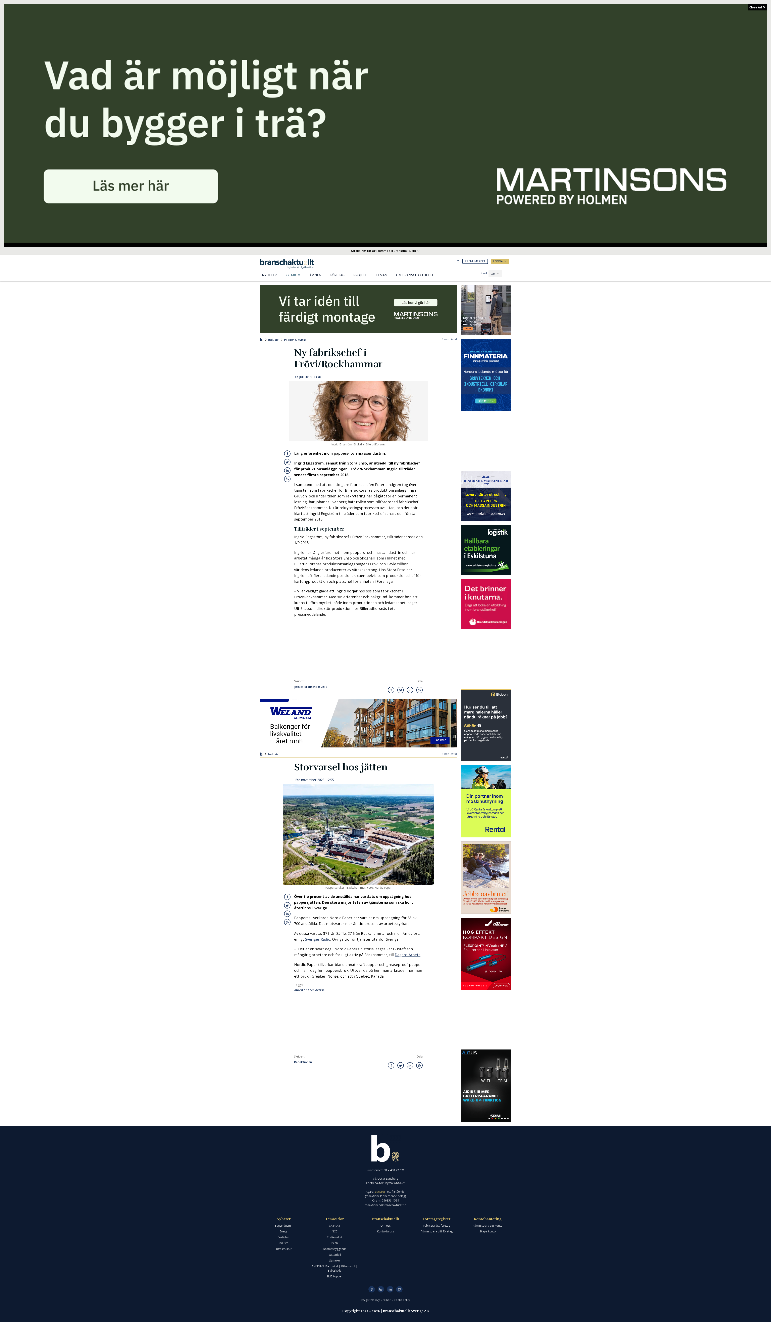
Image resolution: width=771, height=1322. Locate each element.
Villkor (387, 1300)
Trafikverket (334, 1237)
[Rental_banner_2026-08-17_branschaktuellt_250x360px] (486, 801)
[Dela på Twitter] (287, 462)
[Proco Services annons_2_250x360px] (486, 877)
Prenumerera (475, 261)
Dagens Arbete (407, 954)
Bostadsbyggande (334, 1249)
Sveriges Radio (317, 939)
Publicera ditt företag (436, 1225)
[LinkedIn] (390, 1289)
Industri (273, 339)
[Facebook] (371, 1289)
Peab (334, 1243)
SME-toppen (334, 1276)
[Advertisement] (358, 649)
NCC (335, 1231)
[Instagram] (381, 1289)
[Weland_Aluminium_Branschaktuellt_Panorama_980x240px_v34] (358, 723)
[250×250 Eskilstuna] (486, 550)
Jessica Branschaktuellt (310, 687)
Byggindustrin (283, 1225)
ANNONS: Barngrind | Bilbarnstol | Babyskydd (334, 1268)
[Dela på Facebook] (287, 453)
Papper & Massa (295, 339)
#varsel (320, 990)
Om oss (385, 1225)
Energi (283, 1231)
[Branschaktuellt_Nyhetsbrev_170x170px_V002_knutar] (486, 604)
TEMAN (381, 275)
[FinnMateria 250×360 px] (486, 375)
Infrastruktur (283, 1249)
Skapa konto (487, 1231)
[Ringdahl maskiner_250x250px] (486, 496)
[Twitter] (399, 1289)
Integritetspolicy (370, 1300)
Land (484, 273)
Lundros (380, 1191)
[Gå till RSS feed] (287, 479)
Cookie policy (402, 1300)
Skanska (334, 1225)
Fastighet (283, 1237)
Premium (293, 275)
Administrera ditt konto (488, 1225)
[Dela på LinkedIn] (287, 470)
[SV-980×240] (358, 309)
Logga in (500, 261)
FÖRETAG (337, 275)
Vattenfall (334, 1255)
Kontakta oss (385, 1231)
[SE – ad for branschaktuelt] (486, 310)
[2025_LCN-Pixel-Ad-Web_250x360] (486, 954)
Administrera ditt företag (437, 1231)
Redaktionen (303, 1062)
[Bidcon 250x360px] (486, 725)
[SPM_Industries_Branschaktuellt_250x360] (486, 1085)
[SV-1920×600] (385, 123)
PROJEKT (360, 275)
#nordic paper (304, 990)
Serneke (334, 1260)
